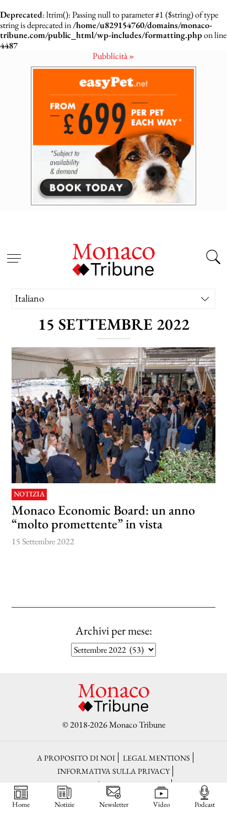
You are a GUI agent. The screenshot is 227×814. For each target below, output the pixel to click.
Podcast (204, 804)
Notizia (29, 494)
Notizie (64, 804)
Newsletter (113, 804)
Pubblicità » (113, 56)
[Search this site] (213, 258)
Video (161, 804)
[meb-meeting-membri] (114, 415)
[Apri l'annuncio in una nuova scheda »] (113, 136)
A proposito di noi (76, 757)
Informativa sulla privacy (113, 771)
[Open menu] (14, 252)
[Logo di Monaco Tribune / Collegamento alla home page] (113, 258)
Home (21, 804)
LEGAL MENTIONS (156, 757)
